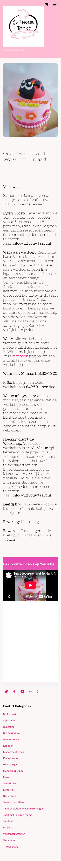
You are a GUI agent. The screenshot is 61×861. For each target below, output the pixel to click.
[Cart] (46, 4)
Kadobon (8, 745)
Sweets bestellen (13, 802)
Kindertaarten (11, 758)
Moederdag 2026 (13, 770)
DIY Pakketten (11, 733)
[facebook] (14, 691)
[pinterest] (38, 691)
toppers (7, 827)
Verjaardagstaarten (14, 833)
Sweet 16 (8, 789)
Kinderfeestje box (13, 752)
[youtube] (22, 691)
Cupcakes (8, 726)
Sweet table (10, 796)
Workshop (9, 840)
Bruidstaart (9, 714)
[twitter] (6, 691)
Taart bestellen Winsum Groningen (23, 808)
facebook (21, 356)
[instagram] (30, 691)
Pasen (6, 777)
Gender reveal (11, 739)
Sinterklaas (9, 783)
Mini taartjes (10, 764)
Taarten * (8, 821)
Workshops (12, 847)
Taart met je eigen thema (17, 815)
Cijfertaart (9, 720)
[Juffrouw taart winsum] (23, 45)
